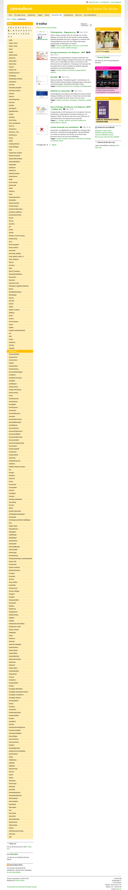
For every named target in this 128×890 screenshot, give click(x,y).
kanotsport (12, 108)
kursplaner (12, 709)
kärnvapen (12, 807)
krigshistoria (13, 541)
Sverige (59, 46)
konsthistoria (13, 401)
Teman (47, 15)
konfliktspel (13, 384)
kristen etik (12, 561)
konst (11, 396)
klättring (11, 313)
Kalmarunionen (14, 73)
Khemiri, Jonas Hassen (17, 236)
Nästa (54, 145)
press (58, 48)
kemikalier (12, 200)
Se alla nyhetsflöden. (14, 872)
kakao (11, 52)
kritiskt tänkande (14, 570)
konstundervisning (15, 419)
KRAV (11, 508)
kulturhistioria (13, 647)
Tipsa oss (78, 15)
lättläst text (82, 120)
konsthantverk (13, 399)
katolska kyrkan (14, 173)
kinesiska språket (15, 253)
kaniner (11, 96)
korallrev (12, 475)
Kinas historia (13, 247)
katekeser (12, 168)
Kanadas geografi (15, 87)
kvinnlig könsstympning (17, 727)
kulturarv (12, 641)
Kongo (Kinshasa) (15, 390)
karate (11, 114)
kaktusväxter (13, 55)
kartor (11, 141)
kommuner (13, 351)
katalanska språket (15, 153)
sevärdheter (54, 141)
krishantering (13, 555)
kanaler (11, 93)
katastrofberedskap (15, 159)
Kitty (10, 268)
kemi (10, 194)
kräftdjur (11, 618)
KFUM (11, 233)
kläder (11, 307)
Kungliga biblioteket (15, 689)
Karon (11, 138)
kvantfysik (12, 721)
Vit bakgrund (104, 2)
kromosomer (13, 588)
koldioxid (12, 342)
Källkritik (12, 766)
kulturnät (12, 665)
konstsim (12, 416)
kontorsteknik (13, 455)
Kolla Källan (13, 854)
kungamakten (13, 683)
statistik (68, 48)
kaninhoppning (14, 99)
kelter (11, 188)
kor (10, 470)
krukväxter (12, 603)
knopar (11, 318)
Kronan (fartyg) (14, 591)
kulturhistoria (13, 650)
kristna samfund (14, 567)
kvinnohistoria (13, 739)
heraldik (59, 86)
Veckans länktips (104, 57)
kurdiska (12, 707)
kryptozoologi (13, 615)
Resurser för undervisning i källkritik (107, 137)
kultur (11, 635)
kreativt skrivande (15, 511)
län (71, 86)
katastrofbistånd (14, 162)
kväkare (11, 745)
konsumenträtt (14, 440)
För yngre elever (19, 15)
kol (10, 333)
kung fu (11, 677)
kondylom (12, 375)
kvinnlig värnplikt (14, 730)
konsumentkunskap (15, 437)
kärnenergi (12, 783)
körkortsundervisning (16, 831)
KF (10, 227)
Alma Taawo (20, 880)
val (51, 102)
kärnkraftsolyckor (14, 792)
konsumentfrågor (14, 434)
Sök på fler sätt (57, 15)
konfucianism (13, 387)
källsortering (13, 769)
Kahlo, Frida (13, 46)
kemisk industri (14, 203)
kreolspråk (12, 517)
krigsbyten (12, 532)
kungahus (12, 680)
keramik (11, 224)
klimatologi (12, 295)
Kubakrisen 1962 (15, 627)
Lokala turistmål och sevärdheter (64, 127)
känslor (11, 772)
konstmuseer (13, 407)
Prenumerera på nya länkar (47, 28)
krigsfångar (13, 535)
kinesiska (12, 250)
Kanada (11, 85)
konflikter (12, 381)
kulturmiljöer (13, 653)
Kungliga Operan (15, 698)
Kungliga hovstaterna (16, 695)
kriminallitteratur (14, 547)
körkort (11, 828)
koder (11, 324)
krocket (11, 579)
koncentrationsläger (15, 372)
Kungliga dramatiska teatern (18, 692)
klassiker (12, 280)
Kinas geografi (14, 244)
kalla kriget (12, 61)
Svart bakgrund (116, 2)
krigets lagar (13, 526)
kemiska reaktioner (15, 212)
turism (61, 141)
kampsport (12, 82)
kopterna (12, 464)
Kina (10, 242)
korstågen (12, 493)
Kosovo (11, 505)
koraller (11, 473)
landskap (76, 86)
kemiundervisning (15, 215)
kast (10, 150)
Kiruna (11, 262)
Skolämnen (31, 15)
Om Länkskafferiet (90, 15)
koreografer (13, 487)
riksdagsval (81, 100)
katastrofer (12, 165)
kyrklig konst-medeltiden (17, 751)
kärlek (11, 775)
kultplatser (12, 632)
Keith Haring (13, 182)
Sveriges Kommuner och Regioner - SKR (67, 52)
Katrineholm (13, 176)
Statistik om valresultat (60, 91)
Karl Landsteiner (14, 123)
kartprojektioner (14, 144)
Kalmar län (12, 70)
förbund (65, 70)
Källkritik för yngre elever (103, 131)
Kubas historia (14, 630)
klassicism (12, 277)
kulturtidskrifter (14, 671)
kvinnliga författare (15, 733)
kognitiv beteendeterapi (17, 330)
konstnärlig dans (14, 413)
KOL (10, 336)
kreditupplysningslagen (17, 514)
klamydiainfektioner (15, 274)
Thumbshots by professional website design (22, 887)
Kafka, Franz (13, 43)
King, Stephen (14, 259)
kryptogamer (13, 612)
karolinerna (13, 135)
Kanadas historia (14, 90)
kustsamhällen (14, 715)
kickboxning (13, 239)
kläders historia (14, 310)
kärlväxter (12, 781)
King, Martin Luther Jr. (16, 256)
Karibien (12, 117)
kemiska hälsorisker (15, 209)
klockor (11, 298)
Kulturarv (12, 638)
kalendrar (12, 58)
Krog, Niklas (13, 582)
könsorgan (12, 813)
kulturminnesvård (15, 659)
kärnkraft (12, 789)
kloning (11, 301)
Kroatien (12, 573)
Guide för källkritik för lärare (104, 135)
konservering (13, 393)
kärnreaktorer (13, 801)
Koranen (12, 478)
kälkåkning (12, 760)
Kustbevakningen (15, 712)
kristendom (12, 564)
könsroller (12, 816)
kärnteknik (12, 804)
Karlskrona (12, 129)
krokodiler (12, 585)
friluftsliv (65, 139)
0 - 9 (10, 37)
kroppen (12, 594)
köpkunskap (13, 825)
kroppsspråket (14, 600)
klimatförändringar (15, 292)
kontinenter (13, 452)
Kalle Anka (12, 64)
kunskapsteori (13, 701)
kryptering (12, 609)
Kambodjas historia (15, 79)
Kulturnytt (12, 662)
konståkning (13, 425)
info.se (119, 889)
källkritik (11, 763)
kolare (11, 339)
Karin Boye (12, 120)
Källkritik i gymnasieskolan (104, 133)
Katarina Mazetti (14, 156)
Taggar (40, 15)
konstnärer (12, 410)
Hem (10, 15)
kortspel (11, 496)
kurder (11, 704)
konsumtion (13, 446)
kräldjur (11, 621)
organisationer (81, 70)
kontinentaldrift (14, 449)
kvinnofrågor (13, 736)
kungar (11, 686)
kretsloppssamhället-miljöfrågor (19, 520)
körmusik (12, 834)
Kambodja (12, 76)
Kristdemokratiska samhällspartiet (20, 558)
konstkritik (12, 404)
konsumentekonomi (15, 431)
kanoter (11, 105)
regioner (53, 72)
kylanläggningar (14, 748)
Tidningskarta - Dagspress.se (63, 32)
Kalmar (11, 67)
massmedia (84, 46)
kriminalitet (12, 544)
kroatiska (12, 576)
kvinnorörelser (14, 742)
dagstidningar (67, 46)
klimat (11, 289)
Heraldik (54, 77)
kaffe (10, 40)
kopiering (12, 458)
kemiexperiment (14, 197)
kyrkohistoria (13, 754)
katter (11, 179)
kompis (11, 363)
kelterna (11, 191)
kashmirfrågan (14, 147)
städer (63, 48)
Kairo (11, 49)
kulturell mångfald (15, 644)
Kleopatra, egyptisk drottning (18, 286)
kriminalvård (13, 549)
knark (11, 315)
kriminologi (12, 552)
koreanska (12, 484)
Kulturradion (13, 668)
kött (10, 837)
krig (10, 523)
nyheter (53, 48)
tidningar (74, 48)
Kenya (11, 221)
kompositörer (13, 366)
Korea (11, 481)
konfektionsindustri (15, 378)
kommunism (13, 357)
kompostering (13, 369)
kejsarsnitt (12, 185)
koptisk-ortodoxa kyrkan (17, 467)
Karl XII (11, 126)
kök (10, 810)
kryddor (11, 606)
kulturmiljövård (14, 656)
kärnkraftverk (13, 798)
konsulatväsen (14, 428)
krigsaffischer (13, 529)
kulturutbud (13, 674)
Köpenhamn (13, 822)
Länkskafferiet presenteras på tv (107, 88)
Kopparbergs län (14, 461)
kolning (11, 345)
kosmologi (12, 502)
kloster (11, 304)
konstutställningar (15, 422)
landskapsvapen (86, 86)
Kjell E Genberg (14, 271)
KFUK (11, 230)
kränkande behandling (16, 624)
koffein (11, 327)
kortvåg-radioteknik (15, 499)
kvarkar (11, 724)
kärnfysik (12, 786)
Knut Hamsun (13, 321)
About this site (93, 2)
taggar (107, 51)
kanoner (12, 102)
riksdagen (73, 100)
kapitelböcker (13, 111)
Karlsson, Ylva (14, 132)
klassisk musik (14, 283)
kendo (11, 218)
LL (57, 120)
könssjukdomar (14, 819)
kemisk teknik (13, 206)
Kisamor (12, 265)
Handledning (68, 15)
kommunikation (14, 354)
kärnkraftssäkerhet (15, 795)
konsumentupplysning (16, 443)
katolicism (12, 170)
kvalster (11, 718)
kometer (11, 348)
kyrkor (11, 757)
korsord (11, 490)
